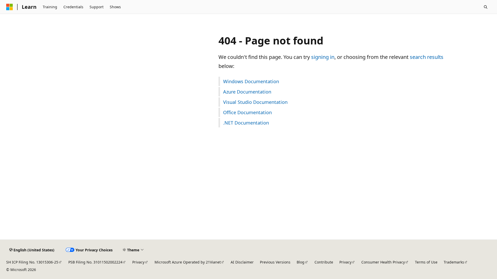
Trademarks (454, 262)
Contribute (324, 262)
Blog (300, 262)
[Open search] (485, 7)
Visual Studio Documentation (255, 102)
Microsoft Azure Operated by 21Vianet (188, 262)
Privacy (138, 262)
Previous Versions (275, 262)
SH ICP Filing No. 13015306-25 (32, 262)
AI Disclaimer (242, 262)
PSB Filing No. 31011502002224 (95, 262)
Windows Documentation (251, 81)
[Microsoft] (9, 7)
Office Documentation (247, 112)
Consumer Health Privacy (383, 262)
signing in (322, 56)
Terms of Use (426, 262)
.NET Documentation (246, 123)
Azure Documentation (247, 92)
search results (426, 56)
